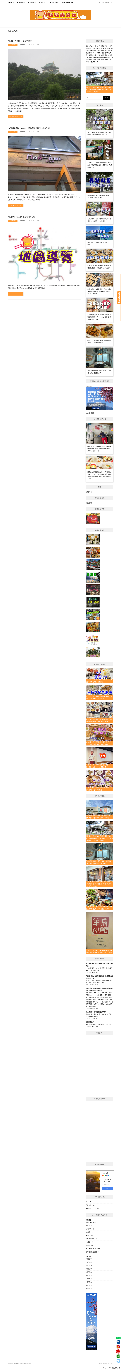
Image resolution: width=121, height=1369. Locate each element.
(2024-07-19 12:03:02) (99, 1024)
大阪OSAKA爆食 (13, 44)
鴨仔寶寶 (42, 2)
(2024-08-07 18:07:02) (99, 998)
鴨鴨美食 (11, 2)
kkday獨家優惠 (90, 413)
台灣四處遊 (21, 2)
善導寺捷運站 (90, 1252)
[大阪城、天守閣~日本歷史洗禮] (44, 74)
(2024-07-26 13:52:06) (99, 1015)
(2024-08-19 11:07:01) (99, 968)
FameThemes (110, 1363)
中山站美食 (89, 1222)
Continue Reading (15, 116)
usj (86, 1232)
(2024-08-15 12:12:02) (99, 980)
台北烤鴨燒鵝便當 (91, 1248)
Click (119, 297)
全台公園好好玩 (54, 2)
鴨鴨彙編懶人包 (68, 2)
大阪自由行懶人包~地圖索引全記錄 (21, 217)
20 (39, 220)
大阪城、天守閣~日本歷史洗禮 (20, 41)
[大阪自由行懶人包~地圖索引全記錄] (44, 253)
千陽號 (88, 1245)
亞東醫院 (88, 1238)
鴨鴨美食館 (23, 44)
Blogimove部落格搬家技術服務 (111, 1368)
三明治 (88, 1235)
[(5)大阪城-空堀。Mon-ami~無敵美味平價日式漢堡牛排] (44, 163)
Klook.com (89, 386)
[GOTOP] (118, 1361)
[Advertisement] (99, 1065)
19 (39, 131)
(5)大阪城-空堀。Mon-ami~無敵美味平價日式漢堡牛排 (29, 128)
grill (87, 1229)
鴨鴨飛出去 (32, 2)
